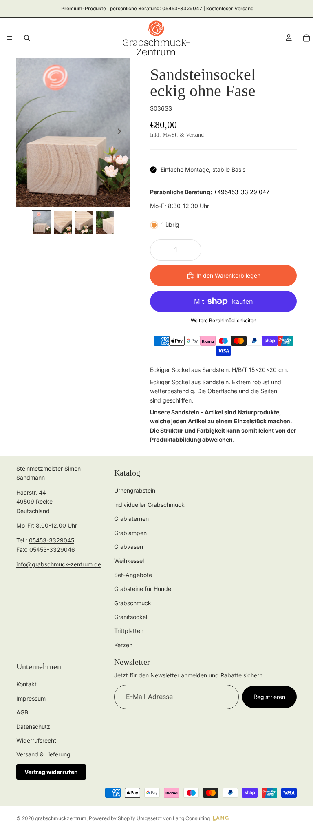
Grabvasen (128, 546)
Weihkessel (129, 560)
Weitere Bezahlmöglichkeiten (223, 320)
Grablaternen (131, 518)
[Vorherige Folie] (25, 133)
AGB (22, 712)
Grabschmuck (132, 602)
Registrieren (269, 696)
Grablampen (130, 532)
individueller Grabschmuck (149, 504)
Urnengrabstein (134, 490)
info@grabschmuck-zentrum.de (58, 564)
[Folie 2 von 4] (63, 222)
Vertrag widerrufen (51, 771)
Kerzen (123, 644)
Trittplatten (128, 630)
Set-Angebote (133, 574)
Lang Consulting (191, 818)
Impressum (31, 697)
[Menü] (9, 38)
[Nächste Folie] (121, 133)
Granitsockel (130, 616)
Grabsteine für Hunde (142, 588)
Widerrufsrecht (36, 740)
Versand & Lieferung (43, 754)
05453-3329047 (182, 8)
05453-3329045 (51, 540)
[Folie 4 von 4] (105, 222)
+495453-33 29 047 (241, 191)
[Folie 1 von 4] (42, 222)
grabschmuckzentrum (60, 818)
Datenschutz (33, 726)
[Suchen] (27, 38)
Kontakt (26, 684)
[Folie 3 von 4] (84, 222)
